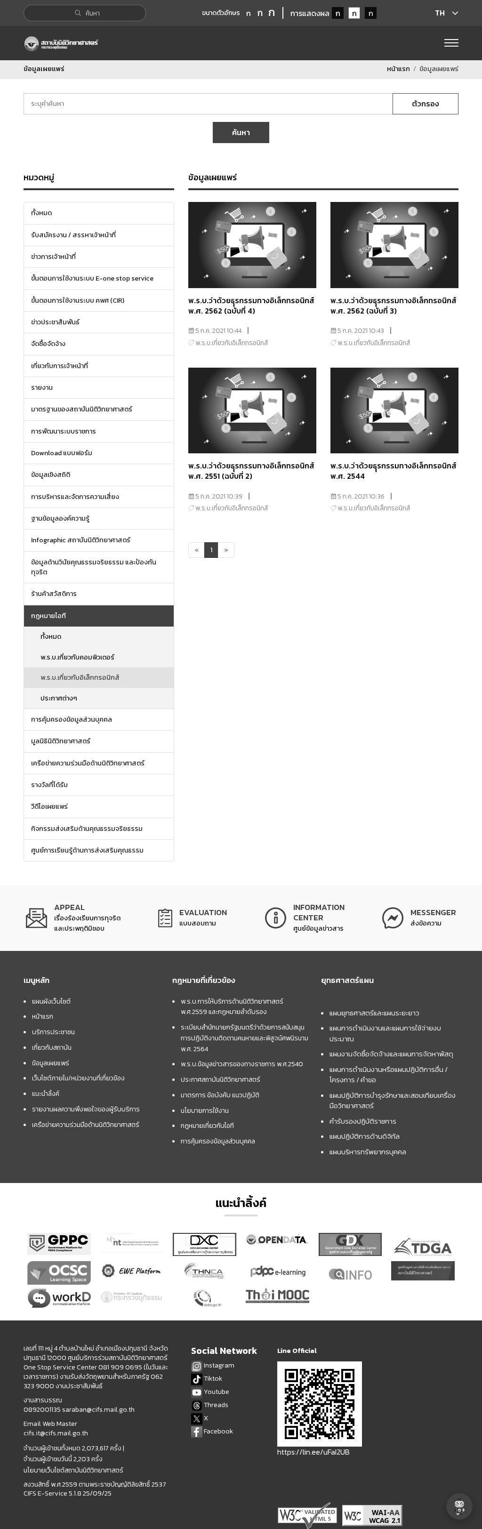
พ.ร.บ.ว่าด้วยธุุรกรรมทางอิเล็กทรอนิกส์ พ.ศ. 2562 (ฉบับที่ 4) (251, 305)
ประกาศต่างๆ (58, 698)
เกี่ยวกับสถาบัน (52, 1047)
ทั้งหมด (50, 636)
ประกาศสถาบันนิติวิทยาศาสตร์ (220, 1079)
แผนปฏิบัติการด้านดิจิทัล (364, 1136)
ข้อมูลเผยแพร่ (50, 1063)
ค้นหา (241, 132)
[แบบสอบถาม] (192, 918)
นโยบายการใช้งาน (205, 1110)
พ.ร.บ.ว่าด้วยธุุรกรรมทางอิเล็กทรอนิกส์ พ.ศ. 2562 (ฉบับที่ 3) (393, 305)
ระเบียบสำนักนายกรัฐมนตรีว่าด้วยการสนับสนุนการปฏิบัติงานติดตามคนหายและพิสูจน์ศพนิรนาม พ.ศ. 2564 (244, 1038)
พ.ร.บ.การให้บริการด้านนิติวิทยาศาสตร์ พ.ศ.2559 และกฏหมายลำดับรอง (232, 1006)
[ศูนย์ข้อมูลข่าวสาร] (305, 918)
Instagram (218, 1365)
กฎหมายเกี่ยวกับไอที (207, 1125)
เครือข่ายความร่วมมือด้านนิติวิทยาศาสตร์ (85, 1124)
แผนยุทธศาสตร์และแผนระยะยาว (374, 1012)
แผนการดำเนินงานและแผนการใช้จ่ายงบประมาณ (385, 1033)
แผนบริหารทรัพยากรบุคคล (367, 1151)
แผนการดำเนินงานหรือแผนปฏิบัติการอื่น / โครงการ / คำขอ (388, 1075)
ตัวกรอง (425, 103)
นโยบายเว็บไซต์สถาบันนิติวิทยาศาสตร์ (73, 1470)
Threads (215, 1405)
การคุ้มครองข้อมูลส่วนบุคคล (218, 1141)
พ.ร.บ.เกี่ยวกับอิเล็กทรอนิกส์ (80, 677)
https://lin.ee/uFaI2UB (313, 1452)
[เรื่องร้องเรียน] (73, 918)
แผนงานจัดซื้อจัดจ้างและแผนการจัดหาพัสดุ (391, 1053)
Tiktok (212, 1379)
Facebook (217, 1431)
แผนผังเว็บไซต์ (51, 1001)
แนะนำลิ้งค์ (45, 1093)
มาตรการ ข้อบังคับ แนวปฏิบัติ (220, 1095)
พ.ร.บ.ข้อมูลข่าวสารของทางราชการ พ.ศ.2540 (242, 1064)
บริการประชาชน (53, 1032)
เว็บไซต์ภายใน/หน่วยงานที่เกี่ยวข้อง (78, 1078)
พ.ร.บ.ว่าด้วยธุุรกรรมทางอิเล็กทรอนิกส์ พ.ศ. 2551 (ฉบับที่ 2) (251, 471)
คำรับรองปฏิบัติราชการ (362, 1121)
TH (440, 12)
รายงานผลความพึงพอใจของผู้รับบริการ (86, 1109)
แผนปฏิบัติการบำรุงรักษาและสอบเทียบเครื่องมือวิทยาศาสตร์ (392, 1100)
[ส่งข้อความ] (419, 918)
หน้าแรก (398, 69)
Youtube (215, 1392)
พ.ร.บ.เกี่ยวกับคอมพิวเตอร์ (77, 657)
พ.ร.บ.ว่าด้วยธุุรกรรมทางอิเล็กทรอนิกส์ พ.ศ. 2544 (393, 471)
